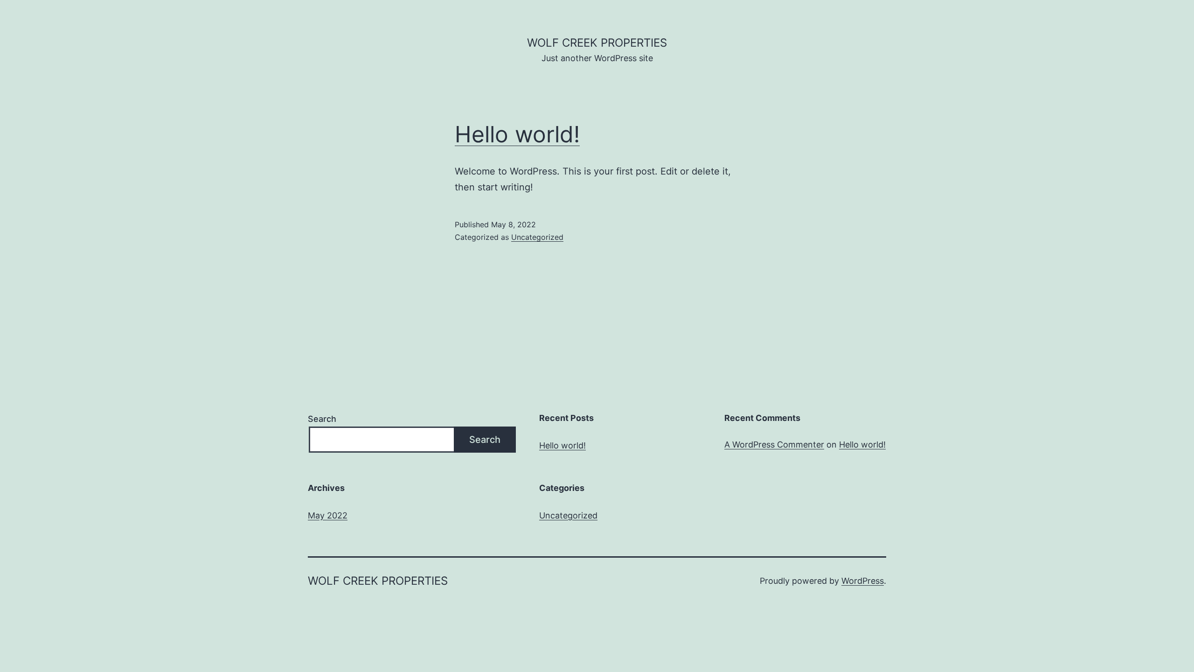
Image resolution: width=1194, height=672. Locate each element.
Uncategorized (537, 237)
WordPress (862, 581)
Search (322, 419)
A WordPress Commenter (774, 444)
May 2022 (327, 515)
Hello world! (517, 134)
